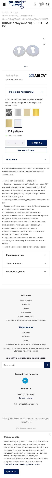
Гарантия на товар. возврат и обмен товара (26, 344)
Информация (26, 327)
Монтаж (26, 336)
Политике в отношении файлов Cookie (22, 464)
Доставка (26, 332)
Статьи (26, 308)
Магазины (26, 312)
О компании (26, 300)
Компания (26, 295)
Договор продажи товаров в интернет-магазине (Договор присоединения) (26, 349)
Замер (26, 340)
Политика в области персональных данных (26, 320)
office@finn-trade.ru (28, 404)
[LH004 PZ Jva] (26, 51)
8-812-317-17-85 (26, 394)
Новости (26, 304)
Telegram (25, 381)
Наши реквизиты (26, 316)
